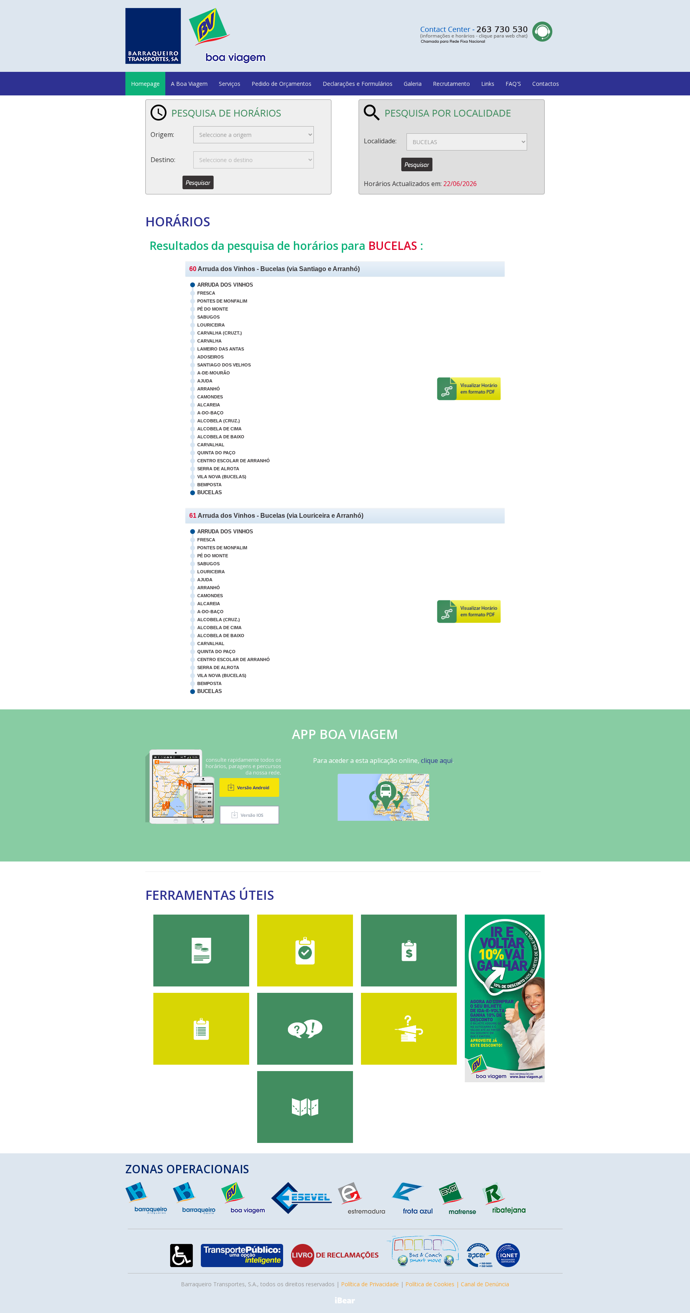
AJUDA (204, 380)
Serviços (229, 83)
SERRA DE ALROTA (218, 468)
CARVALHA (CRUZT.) (219, 333)
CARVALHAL (210, 444)
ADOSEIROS (210, 356)
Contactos (545, 83)
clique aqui (436, 760)
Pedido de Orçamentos (281, 83)
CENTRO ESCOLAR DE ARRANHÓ (233, 460)
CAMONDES (210, 396)
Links (487, 83)
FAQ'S (513, 83)
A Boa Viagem (189, 83)
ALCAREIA (208, 404)
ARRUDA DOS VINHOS (225, 285)
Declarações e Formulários (358, 83)
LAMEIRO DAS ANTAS (220, 349)
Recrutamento (451, 83)
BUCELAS (209, 492)
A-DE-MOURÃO (213, 372)
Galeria (413, 83)
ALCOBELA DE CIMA (219, 428)
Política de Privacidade (370, 1284)
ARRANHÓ (208, 388)
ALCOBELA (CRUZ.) (218, 420)
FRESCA (206, 293)
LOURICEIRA (211, 325)
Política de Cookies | (433, 1284)
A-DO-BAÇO (210, 412)
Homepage (145, 83)
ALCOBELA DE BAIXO (220, 436)
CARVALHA (209, 341)
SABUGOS (208, 317)
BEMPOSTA (209, 484)
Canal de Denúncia (485, 1284)
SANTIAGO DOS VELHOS (224, 364)
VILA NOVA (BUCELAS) (221, 476)
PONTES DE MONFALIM (222, 301)
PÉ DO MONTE (212, 309)
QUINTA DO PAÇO (216, 452)
